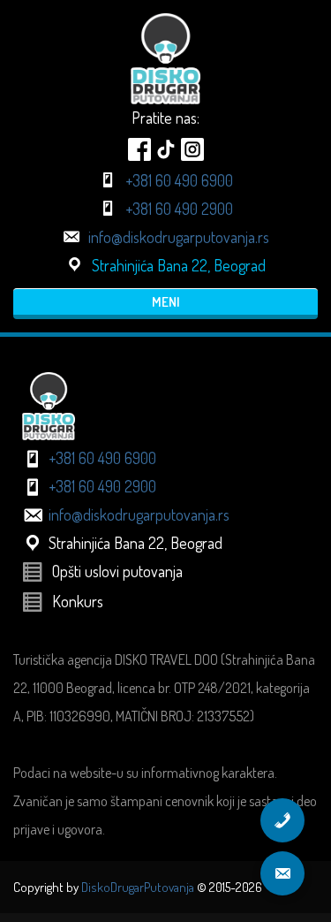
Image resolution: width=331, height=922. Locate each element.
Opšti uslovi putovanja (117, 571)
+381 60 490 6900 (179, 180)
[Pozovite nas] (282, 820)
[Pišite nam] (282, 873)
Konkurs (77, 601)
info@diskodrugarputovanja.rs (178, 237)
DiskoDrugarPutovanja (137, 887)
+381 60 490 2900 (179, 208)
